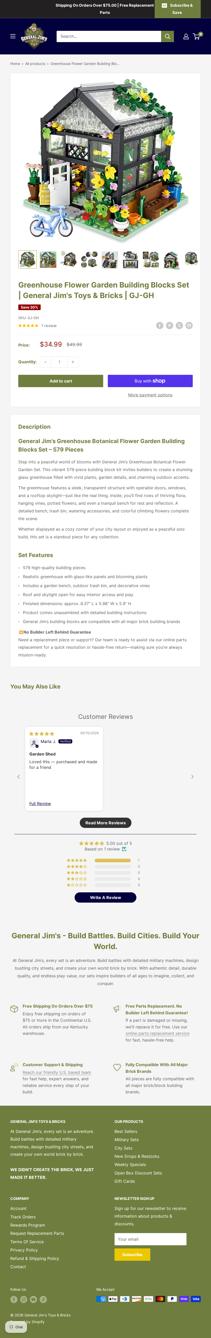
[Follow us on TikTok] (43, 1299)
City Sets (123, 1148)
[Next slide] (192, 776)
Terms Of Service (27, 1241)
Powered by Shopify (27, 1322)
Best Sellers (126, 1131)
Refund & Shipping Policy (34, 1258)
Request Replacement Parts (37, 1233)
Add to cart (61, 381)
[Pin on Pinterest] (169, 325)
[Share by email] (189, 325)
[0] (196, 36)
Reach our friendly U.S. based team (57, 1072)
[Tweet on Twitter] (179, 325)
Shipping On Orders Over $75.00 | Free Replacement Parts (105, 9)
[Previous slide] (18, 776)
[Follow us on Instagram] (23, 1299)
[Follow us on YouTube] (33, 1299)
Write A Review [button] (105, 897)
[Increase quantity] (72, 362)
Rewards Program (27, 1225)
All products (35, 63)
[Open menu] (12, 36)
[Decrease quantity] (45, 362)
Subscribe (132, 1254)
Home (15, 63)
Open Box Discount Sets (138, 1172)
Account (18, 1208)
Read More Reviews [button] (105, 822)
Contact (18, 1266)
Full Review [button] (40, 803)
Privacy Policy (24, 1250)
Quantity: (27, 361)
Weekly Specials (130, 1164)
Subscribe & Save (181, 9)
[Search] (167, 36)
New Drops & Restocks (137, 1156)
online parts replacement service (157, 1033)
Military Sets (127, 1139)
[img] (41, 733)
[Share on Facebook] (159, 325)
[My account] (186, 36)
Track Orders (23, 1216)
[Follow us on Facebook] (13, 1299)
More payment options (150, 394)
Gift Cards (125, 1181)
